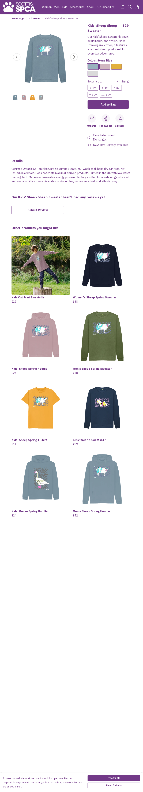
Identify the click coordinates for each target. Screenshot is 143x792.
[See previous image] (16, 56)
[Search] (129, 6)
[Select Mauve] (104, 67)
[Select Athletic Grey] (93, 74)
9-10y (93, 94)
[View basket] (136, 6)
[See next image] (73, 56)
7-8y (116, 87)
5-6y (105, 87)
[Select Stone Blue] (93, 67)
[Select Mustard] (116, 67)
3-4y (93, 87)
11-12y (106, 94)
